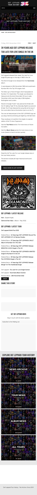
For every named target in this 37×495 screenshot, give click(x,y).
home (2, 32)
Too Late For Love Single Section (20, 270)
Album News (10, 130)
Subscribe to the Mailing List (10, 322)
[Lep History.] (18, 150)
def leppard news (10, 32)
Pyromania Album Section (18, 272)
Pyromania (31, 81)
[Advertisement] (22, 36)
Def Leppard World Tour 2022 (10, 230)
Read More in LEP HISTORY (12, 168)
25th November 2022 (17, 275)
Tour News (9, 124)
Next (34, 43)
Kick (2, 217)
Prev (29, 43)
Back (5, 278)
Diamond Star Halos (7, 220)
